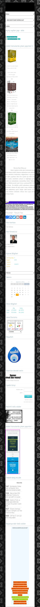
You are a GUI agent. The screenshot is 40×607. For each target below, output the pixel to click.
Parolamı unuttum (29, 399)
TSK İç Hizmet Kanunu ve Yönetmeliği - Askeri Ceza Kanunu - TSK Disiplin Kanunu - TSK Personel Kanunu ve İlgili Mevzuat (11, 99)
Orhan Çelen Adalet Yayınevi (12, 106)
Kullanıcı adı (19, 389)
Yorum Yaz (18, 213)
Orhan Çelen (10, 72)
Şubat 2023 (11, 108)
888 (12, 456)
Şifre (21, 393)
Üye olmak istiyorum (28, 402)
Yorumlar (9, 213)
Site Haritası (9, 227)
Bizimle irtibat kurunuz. (12, 380)
